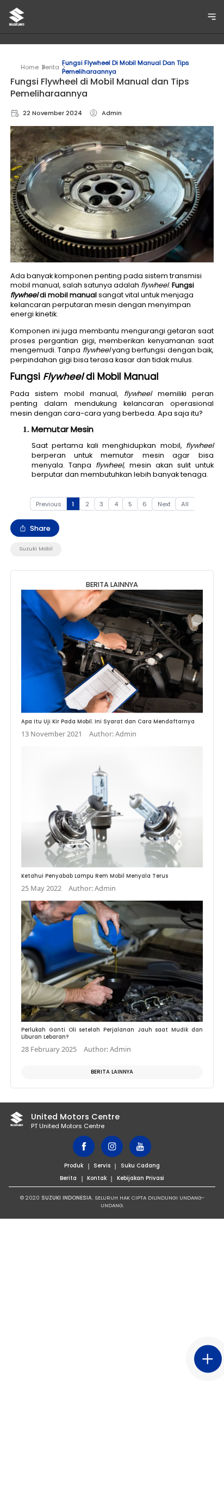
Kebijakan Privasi (140, 1178)
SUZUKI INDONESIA (66, 1197)
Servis (102, 1165)
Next (164, 504)
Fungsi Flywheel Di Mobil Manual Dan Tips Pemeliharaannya (125, 67)
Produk (73, 1165)
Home (30, 67)
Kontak (97, 1178)
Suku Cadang (140, 1165)
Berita (50, 67)
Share (40, 528)
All (185, 504)
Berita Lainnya (112, 1071)
